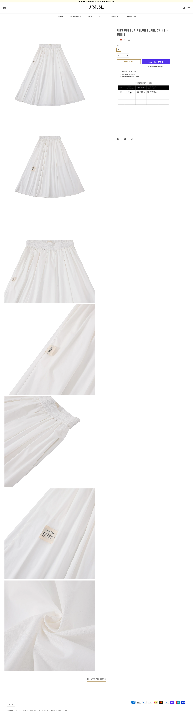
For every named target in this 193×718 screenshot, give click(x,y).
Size (118, 46)
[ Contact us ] (131, 16)
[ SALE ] (89, 16)
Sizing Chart (33, 710)
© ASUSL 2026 (10, 710)
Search (65, 710)
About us (18, 710)
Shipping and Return (43, 710)
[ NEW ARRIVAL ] (75, 16)
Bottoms (12, 24)
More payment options (155, 67)
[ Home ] (61, 16)
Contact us (25, 710)
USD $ (10, 704)
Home (5, 24)
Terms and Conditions (56, 710)
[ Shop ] (101, 16)
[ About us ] (115, 16)
